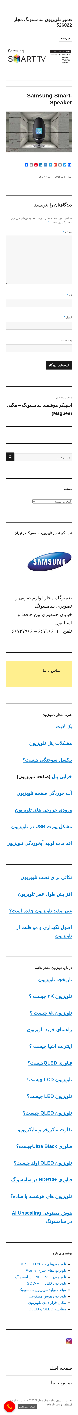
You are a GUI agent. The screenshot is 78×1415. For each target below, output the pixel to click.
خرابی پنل (62, 776)
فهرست (65, 38)
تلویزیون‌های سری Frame (45, 1270)
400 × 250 (44, 176)
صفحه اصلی (59, 1368)
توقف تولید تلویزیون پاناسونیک (42, 1290)
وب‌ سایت (66, 340)
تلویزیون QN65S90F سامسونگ (40, 1277)
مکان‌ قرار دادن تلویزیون (47, 1302)
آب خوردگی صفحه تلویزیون (44, 793)
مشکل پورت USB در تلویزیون (41, 826)
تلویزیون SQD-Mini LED (46, 1283)
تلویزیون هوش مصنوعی (47, 1296)
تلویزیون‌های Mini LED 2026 (43, 1264)
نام (69, 294)
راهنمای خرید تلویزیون (49, 1029)
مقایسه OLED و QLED (47, 1309)
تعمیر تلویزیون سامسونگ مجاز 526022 (50, 1400)
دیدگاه (67, 232)
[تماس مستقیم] (9, 1406)
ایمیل (68, 317)
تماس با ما (52, 670)
